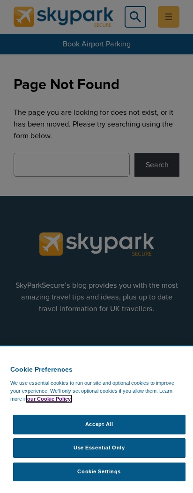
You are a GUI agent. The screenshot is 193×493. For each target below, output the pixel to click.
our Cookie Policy (49, 399)
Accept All (99, 424)
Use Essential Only (99, 447)
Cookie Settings (99, 471)
